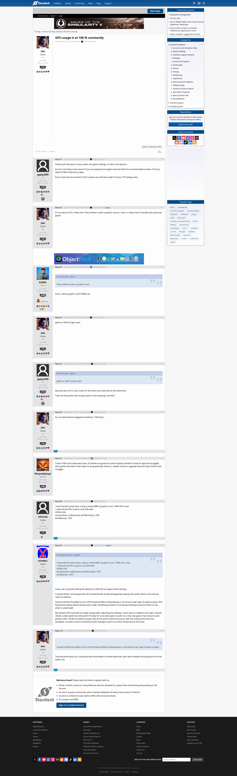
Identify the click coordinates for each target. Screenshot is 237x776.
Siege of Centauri (89, 750)
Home (36, 31)
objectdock (174, 214)
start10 (195, 221)
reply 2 (72, 276)
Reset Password (192, 740)
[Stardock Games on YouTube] (183, 138)
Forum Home (43, 16)
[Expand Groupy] (171, 72)
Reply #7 (58, 458)
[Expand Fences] (171, 68)
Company (140, 722)
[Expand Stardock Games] (168, 102)
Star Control (87, 740)
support (172, 242)
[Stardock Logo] (41, 3)
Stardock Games (48, 31)
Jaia (43, 51)
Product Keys (192, 736)
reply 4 (72, 373)
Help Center (191, 726)
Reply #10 (59, 631)
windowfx (191, 232)
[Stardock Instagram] (192, 138)
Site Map (135, 772)
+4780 (43, 295)
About (138, 726)
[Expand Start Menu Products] (171, 92)
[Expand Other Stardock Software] (171, 82)
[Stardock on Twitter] (174, 138)
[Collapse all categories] (202, 44)
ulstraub (43, 516)
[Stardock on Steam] (197, 138)
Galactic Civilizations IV (91, 733)
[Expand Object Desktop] (171, 51)
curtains (184, 239)
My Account (191, 730)
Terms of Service (116, 772)
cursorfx (173, 232)
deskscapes (181, 218)
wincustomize (184, 225)
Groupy (35, 746)
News (90, 3)
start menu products (177, 211)
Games (68, 3)
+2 (43, 533)
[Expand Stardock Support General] (171, 55)
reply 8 (77, 555)
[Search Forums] (203, 3)
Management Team (143, 733)
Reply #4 (58, 317)
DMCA (127, 772)
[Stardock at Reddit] (177, 142)
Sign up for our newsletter (148, 759)
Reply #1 (58, 159)
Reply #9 (58, 545)
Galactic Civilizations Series (66, 31)
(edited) (107, 207)
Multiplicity (37, 743)
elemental (186, 235)
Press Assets (140, 743)
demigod (182, 232)
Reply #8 (58, 501)
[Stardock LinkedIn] (190, 142)
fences (172, 207)
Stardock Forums (99, 267)
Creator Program (142, 746)
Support (108, 3)
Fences (35, 736)
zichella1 (43, 560)
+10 (43, 576)
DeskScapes (37, 740)
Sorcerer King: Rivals (90, 753)
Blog (99, 3)
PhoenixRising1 (43, 473)
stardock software (193, 211)
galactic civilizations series (152, 147)
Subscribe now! (185, 124)
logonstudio (174, 239)
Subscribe (197, 759)
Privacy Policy (104, 772)
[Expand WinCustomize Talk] (171, 95)
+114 (43, 187)
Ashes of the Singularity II (92, 726)
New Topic (155, 11)
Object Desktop (38, 726)
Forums (139, 753)
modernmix (194, 239)
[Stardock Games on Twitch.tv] (188, 138)
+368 (43, 486)
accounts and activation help (180, 221)
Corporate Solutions (40, 730)
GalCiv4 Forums (90, 41)
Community (79, 3)
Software (57, 3)
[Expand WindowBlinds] (171, 99)
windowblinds (182, 207)
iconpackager (174, 228)
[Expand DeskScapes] (171, 65)
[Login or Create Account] (194, 3)
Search (53, 16)
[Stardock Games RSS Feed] (194, 142)
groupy (193, 214)
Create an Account (193, 733)
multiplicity (184, 214)
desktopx (173, 225)
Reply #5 (58, 364)
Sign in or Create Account (71, 705)
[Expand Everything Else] (168, 106)
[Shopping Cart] (198, 3)
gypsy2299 (43, 174)
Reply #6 (58, 412)
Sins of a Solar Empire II (91, 736)
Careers (139, 736)
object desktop (175, 235)
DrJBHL (43, 282)
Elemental (87, 730)
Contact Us (140, 750)
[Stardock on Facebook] (179, 138)
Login (61, 16)
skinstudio (194, 228)
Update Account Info (194, 743)
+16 (43, 67)
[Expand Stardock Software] (168, 44)
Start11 (35, 733)
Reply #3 (58, 267)
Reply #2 (58, 207)
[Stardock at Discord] (181, 142)
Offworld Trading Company (93, 746)
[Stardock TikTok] (185, 142)
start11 (185, 228)
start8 (172, 218)
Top (162, 159)
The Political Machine (91, 743)
